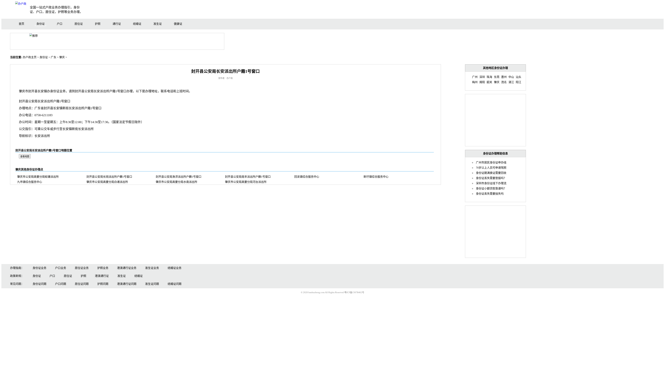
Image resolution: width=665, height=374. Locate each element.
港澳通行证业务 (126, 267)
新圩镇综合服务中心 (375, 176)
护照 (97, 23)
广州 (475, 76)
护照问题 (102, 283)
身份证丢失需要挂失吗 (490, 193)
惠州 (504, 76)
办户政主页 (30, 57)
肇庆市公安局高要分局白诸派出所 (107, 181)
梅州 (475, 82)
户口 (59, 23)
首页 (21, 23)
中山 (511, 76)
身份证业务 (39, 267)
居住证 (78, 23)
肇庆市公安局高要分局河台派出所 (246, 181)
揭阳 (482, 82)
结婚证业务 (174, 267)
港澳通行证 (102, 275)
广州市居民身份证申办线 (491, 162)
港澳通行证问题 (126, 283)
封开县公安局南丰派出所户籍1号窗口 (248, 176)
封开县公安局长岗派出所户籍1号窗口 (109, 176)
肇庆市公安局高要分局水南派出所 (176, 181)
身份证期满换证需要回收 (491, 172)
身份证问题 (39, 283)
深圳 (482, 76)
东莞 (496, 76)
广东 (53, 57)
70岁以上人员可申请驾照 (491, 167)
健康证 (178, 23)
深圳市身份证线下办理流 (491, 183)
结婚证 (137, 23)
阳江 (518, 82)
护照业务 (102, 267)
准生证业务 (152, 267)
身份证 (40, 23)
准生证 (157, 23)
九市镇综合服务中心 (29, 181)
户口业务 (60, 267)
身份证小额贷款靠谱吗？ (491, 188)
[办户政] (20, 3)
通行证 (117, 23)
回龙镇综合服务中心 (306, 176)
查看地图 (24, 156)
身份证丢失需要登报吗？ (491, 178)
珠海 (489, 76)
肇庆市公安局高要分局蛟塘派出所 (38, 176)
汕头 (518, 76)
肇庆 (62, 57)
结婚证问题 (174, 283)
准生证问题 (152, 283)
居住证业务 (82, 267)
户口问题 (60, 283)
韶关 (489, 82)
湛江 (511, 82)
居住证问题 (82, 283)
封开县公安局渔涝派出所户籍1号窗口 (178, 176)
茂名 (504, 82)
